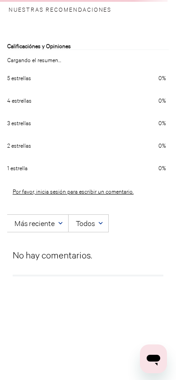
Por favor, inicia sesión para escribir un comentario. (73, 191)
